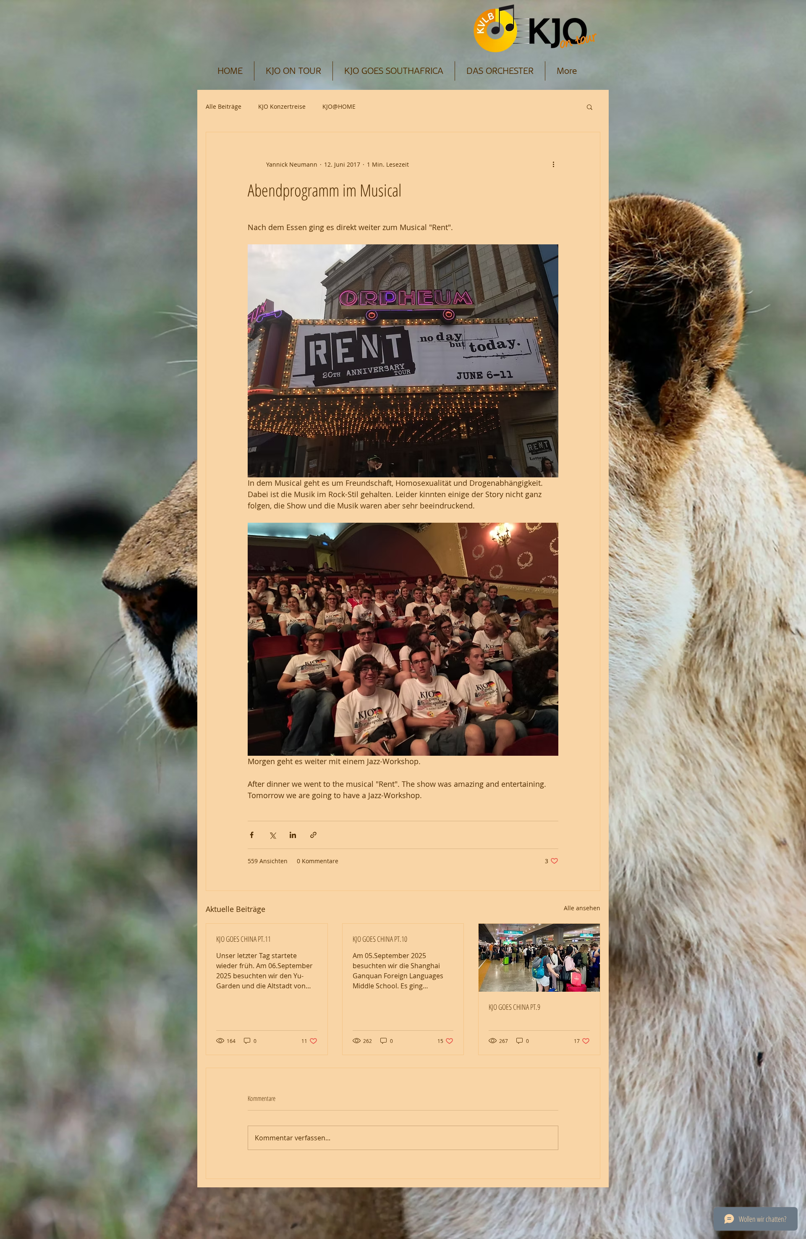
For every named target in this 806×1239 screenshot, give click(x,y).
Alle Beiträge (223, 106)
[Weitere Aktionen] (553, 164)
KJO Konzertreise (282, 106)
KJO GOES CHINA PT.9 (514, 1007)
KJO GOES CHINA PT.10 (380, 939)
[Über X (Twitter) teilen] (272, 835)
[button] (590, 106)
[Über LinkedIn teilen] (293, 835)
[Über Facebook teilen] (252, 835)
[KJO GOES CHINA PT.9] (539, 958)
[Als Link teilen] (313, 835)
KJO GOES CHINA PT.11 (243, 939)
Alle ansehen (582, 908)
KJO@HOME (339, 106)
